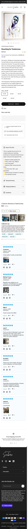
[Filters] (6, 211)
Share (4, 108)
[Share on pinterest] (10, 267)
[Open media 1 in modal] (22, 13)
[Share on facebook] (4, 267)
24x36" (5, 98)
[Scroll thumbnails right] (24, 218)
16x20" (12, 93)
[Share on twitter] (7, 267)
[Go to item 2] (10, 43)
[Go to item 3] (12, 43)
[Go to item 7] (19, 43)
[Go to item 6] (17, 43)
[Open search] (2, 211)
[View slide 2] (12, 443)
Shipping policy (22, 526)
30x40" (12, 98)
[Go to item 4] (13, 43)
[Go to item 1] (5, 217)
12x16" (4, 93)
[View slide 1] (11, 443)
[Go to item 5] (15, 43)
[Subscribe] (22, 486)
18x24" (19, 93)
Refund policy (4, 526)
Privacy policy (9, 526)
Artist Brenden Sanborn (7, 46)
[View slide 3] (14, 443)
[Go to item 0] (8, 43)
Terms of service (16, 526)
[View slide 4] (16, 443)
